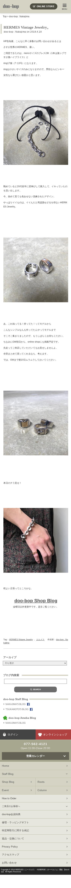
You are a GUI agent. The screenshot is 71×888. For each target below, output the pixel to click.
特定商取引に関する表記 (15, 830)
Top (5, 16)
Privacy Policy (10, 846)
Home (5, 765)
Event (5, 790)
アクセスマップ (10, 854)
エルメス (40, 639)
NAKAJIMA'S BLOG (15, 704)
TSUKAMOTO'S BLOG (16, 709)
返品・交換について (13, 838)
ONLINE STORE (45, 6)
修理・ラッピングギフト (15, 822)
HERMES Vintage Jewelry (21, 639)
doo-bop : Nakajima (19, 16)
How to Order (9, 798)
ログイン (13, 734)
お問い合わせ (9, 862)
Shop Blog (8, 781)
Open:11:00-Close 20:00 (35, 746)
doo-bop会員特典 (11, 814)
